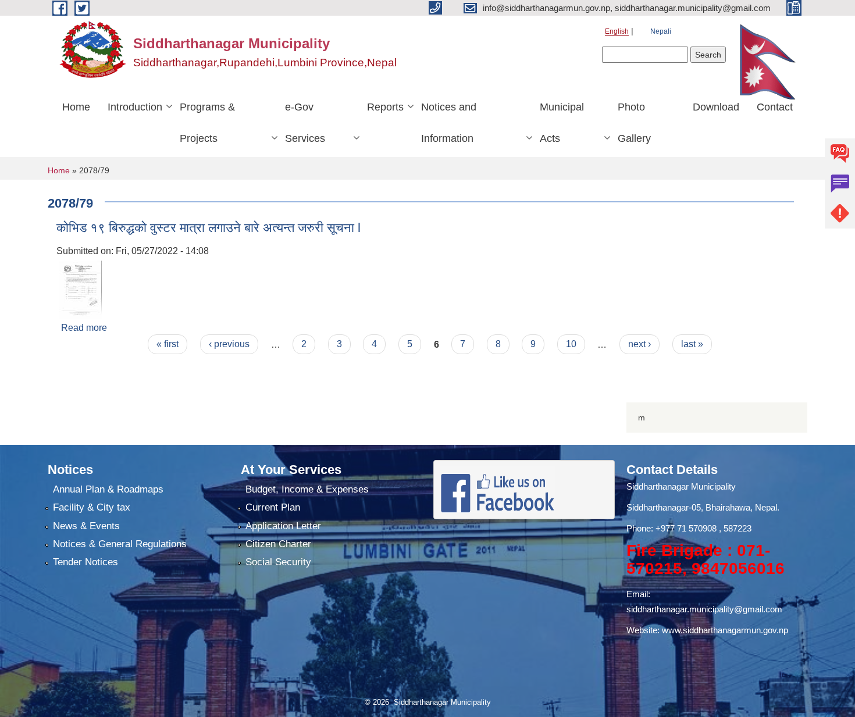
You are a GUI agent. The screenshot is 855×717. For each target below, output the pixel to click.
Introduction (135, 107)
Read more (84, 328)
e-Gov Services (305, 122)
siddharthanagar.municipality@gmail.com (704, 609)
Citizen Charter (278, 544)
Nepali (660, 31)
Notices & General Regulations (120, 544)
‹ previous (229, 344)
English (617, 31)
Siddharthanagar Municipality (681, 486)
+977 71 (672, 528)
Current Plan (272, 507)
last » (692, 344)
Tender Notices (85, 562)
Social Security (278, 562)
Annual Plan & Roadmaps (108, 489)
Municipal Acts (562, 122)
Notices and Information (448, 122)
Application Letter (283, 525)
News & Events (86, 525)
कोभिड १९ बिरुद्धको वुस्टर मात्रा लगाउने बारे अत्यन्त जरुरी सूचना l (208, 227)
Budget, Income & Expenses (307, 489)
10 (571, 344)
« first (167, 344)
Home (76, 107)
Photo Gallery (634, 122)
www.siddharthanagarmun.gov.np (725, 630)
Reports (385, 107)
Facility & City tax (91, 507)
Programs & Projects (207, 122)
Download (716, 107)
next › (639, 344)
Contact (775, 107)
